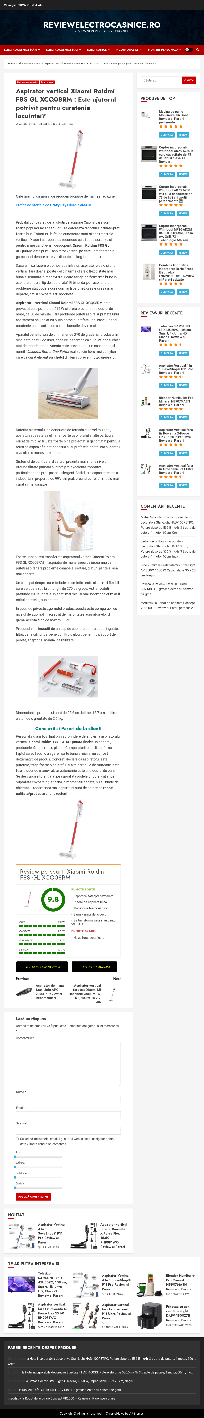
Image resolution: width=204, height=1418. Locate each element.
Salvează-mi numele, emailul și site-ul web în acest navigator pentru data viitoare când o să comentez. (67, 1141)
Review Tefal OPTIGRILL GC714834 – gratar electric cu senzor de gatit (167, 589)
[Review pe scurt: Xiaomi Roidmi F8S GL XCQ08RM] (27, 900)
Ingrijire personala (162, 50)
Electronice (97, 50)
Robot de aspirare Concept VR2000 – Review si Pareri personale (70, 1398)
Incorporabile (127, 50)
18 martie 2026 (179, 1294)
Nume (21, 1092)
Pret (18, 1152)
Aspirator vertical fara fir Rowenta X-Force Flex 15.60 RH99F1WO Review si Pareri (83, 1235)
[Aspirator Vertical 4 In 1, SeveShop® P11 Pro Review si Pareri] (146, 368)
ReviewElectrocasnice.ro (102, 25)
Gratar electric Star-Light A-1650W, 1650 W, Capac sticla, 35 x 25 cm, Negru (168, 570)
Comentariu (25, 1038)
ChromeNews (115, 1413)
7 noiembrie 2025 (52, 1327)
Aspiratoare (47, 82)
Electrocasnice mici (62, 50)
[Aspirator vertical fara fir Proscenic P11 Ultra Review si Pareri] (146, 468)
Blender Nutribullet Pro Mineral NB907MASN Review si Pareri (149, 1284)
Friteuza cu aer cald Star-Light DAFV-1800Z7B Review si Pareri (149, 1315)
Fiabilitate (21, 1173)
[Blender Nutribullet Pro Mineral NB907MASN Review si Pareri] (146, 400)
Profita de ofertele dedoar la (53, 205)
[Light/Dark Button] (189, 50)
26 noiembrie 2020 (44, 124)
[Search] (197, 49)
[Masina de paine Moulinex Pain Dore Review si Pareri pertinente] (146, 114)
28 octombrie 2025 (115, 1327)
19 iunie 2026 (50, 1247)
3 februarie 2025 (180, 1325)
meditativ (147, 603)
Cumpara (167, 135)
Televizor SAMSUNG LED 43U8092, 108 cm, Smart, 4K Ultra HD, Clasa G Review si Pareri (21, 1284)
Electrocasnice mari (20, 50)
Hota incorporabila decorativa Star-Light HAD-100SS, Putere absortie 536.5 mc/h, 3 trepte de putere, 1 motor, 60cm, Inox (109, 1372)
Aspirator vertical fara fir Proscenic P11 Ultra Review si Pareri (85, 1315)
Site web (22, 1123)
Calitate (20, 1163)
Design (20, 1183)
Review (182, 135)
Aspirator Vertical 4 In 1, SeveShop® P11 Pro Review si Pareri (21, 1235)
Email (21, 1108)
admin (23, 124)
